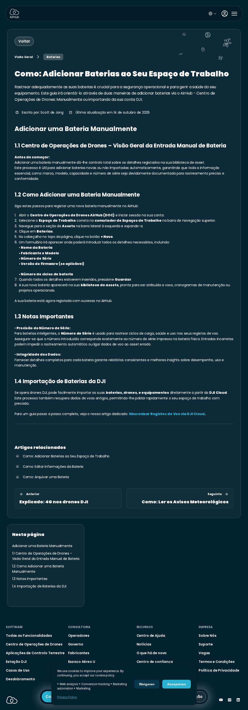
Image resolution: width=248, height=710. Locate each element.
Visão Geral (24, 57)
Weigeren (147, 684)
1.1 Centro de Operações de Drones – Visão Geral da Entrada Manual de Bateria (120, 145)
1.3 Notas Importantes (44, 316)
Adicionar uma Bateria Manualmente (76, 128)
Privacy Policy (67, 697)
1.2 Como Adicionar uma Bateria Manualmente (77, 194)
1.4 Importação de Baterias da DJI (60, 381)
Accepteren (176, 684)
